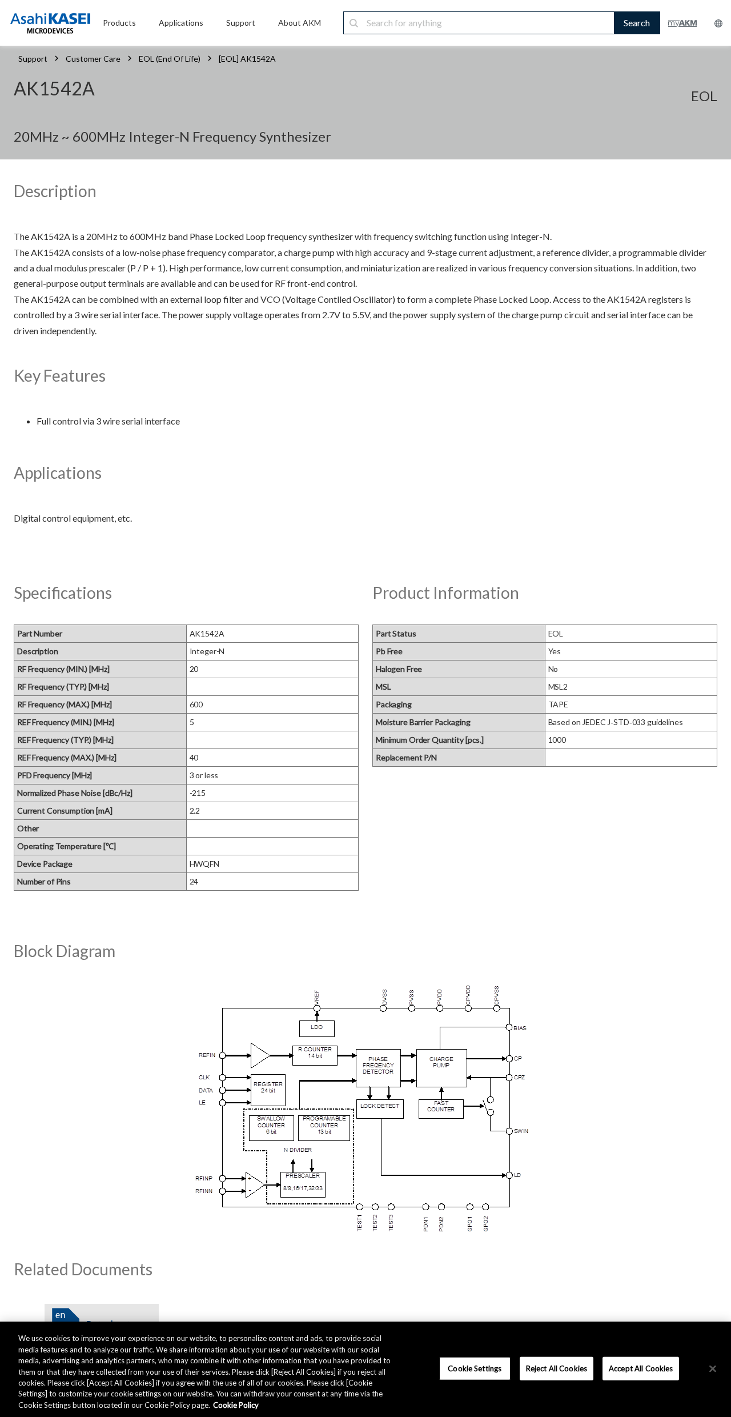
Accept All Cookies (641, 1367)
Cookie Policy (236, 1405)
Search (637, 22)
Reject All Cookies (556, 1367)
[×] (712, 1368)
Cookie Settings (474, 1367)
